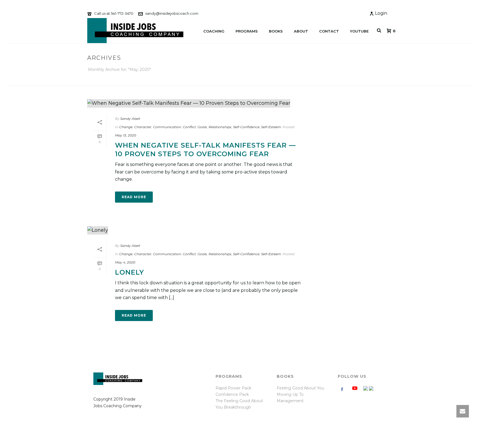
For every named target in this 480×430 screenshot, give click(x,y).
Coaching (213, 31)
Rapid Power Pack (233, 388)
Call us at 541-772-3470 (113, 13)
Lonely (129, 272)
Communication (167, 127)
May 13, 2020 (125, 135)
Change (125, 127)
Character (142, 127)
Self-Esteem (271, 127)
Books (276, 31)
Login (381, 13)
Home (334, 80)
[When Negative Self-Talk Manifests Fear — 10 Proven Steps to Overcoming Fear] (197, 103)
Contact (329, 31)
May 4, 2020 (125, 262)
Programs (247, 31)
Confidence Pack (232, 394)
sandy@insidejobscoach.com (171, 13)
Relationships (220, 127)
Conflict (189, 127)
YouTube (359, 31)
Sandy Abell (130, 118)
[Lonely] (197, 230)
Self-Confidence (246, 127)
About (301, 31)
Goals (202, 127)
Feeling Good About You (300, 388)
